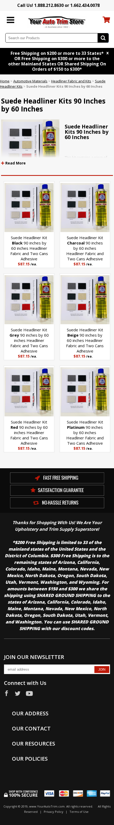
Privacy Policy (53, 812)
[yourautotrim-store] (57, 21)
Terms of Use (79, 812)
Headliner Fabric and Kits (71, 81)
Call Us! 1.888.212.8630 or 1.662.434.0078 (58, 5)
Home (5, 81)
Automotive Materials (30, 81)
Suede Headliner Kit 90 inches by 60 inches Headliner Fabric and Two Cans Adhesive (29, 248)
